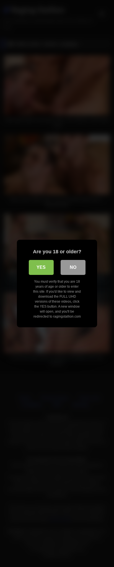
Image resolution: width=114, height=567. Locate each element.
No (73, 267)
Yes (41, 267)
